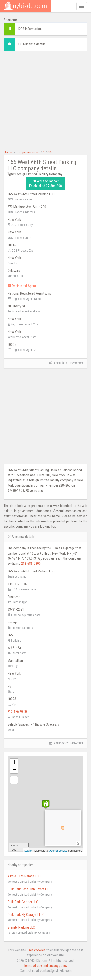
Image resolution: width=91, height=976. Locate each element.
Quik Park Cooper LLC (23, 902)
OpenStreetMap (58, 850)
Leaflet (28, 850)
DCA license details (32, 44)
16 (50, 152)
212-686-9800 (31, 563)
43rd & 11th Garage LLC (24, 876)
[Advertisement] (45, 99)
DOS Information (30, 29)
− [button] (14, 769)
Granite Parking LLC (21, 927)
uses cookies (36, 950)
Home (8, 152)
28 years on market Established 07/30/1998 (45, 183)
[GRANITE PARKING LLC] (46, 804)
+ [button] (14, 762)
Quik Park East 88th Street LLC (29, 889)
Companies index (28, 152)
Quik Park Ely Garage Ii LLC (26, 914)
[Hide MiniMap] (78, 843)
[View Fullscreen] (14, 780)
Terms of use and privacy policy (45, 965)
